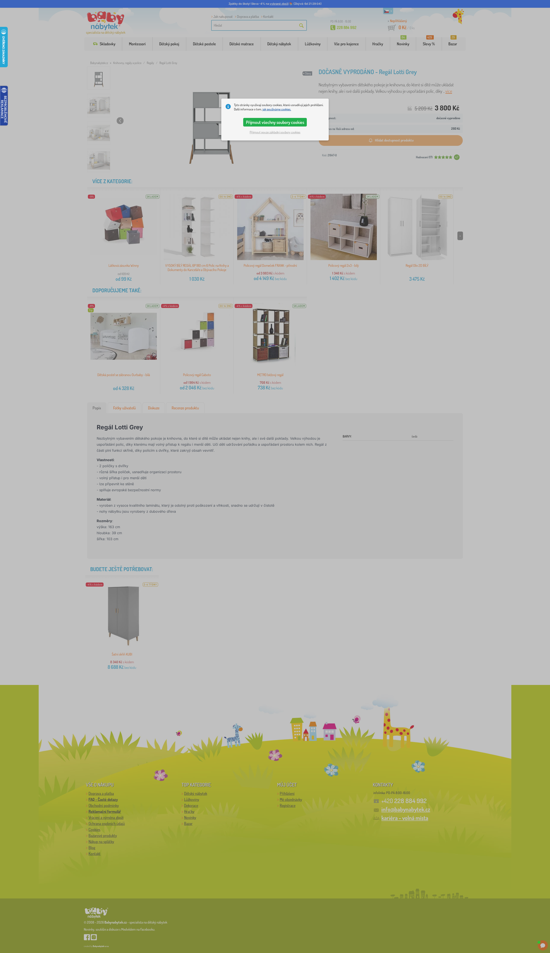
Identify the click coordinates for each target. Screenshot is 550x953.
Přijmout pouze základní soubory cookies (275, 132)
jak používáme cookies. (277, 109)
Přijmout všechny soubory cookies (275, 122)
